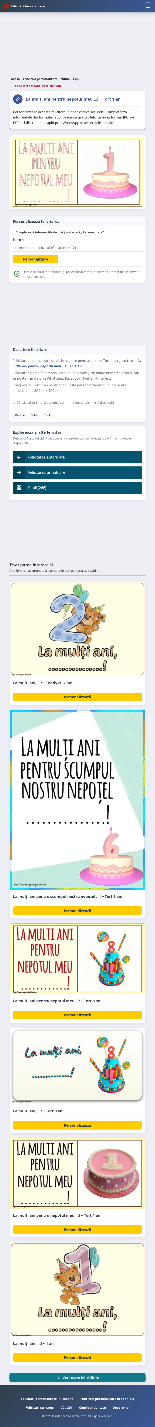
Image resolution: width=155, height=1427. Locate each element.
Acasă (15, 79)
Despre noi (121, 1407)
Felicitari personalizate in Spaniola (107, 1398)
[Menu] (148, 6)
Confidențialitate (92, 1407)
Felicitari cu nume (40, 1407)
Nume (65, 79)
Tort (47, 415)
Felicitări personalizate (40, 79)
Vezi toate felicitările (81, 1377)
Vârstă (20, 415)
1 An (34, 415)
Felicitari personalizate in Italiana (47, 1398)
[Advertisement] (77, 45)
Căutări (66, 1407)
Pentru (19, 239)
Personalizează (77, 696)
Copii (77, 79)
